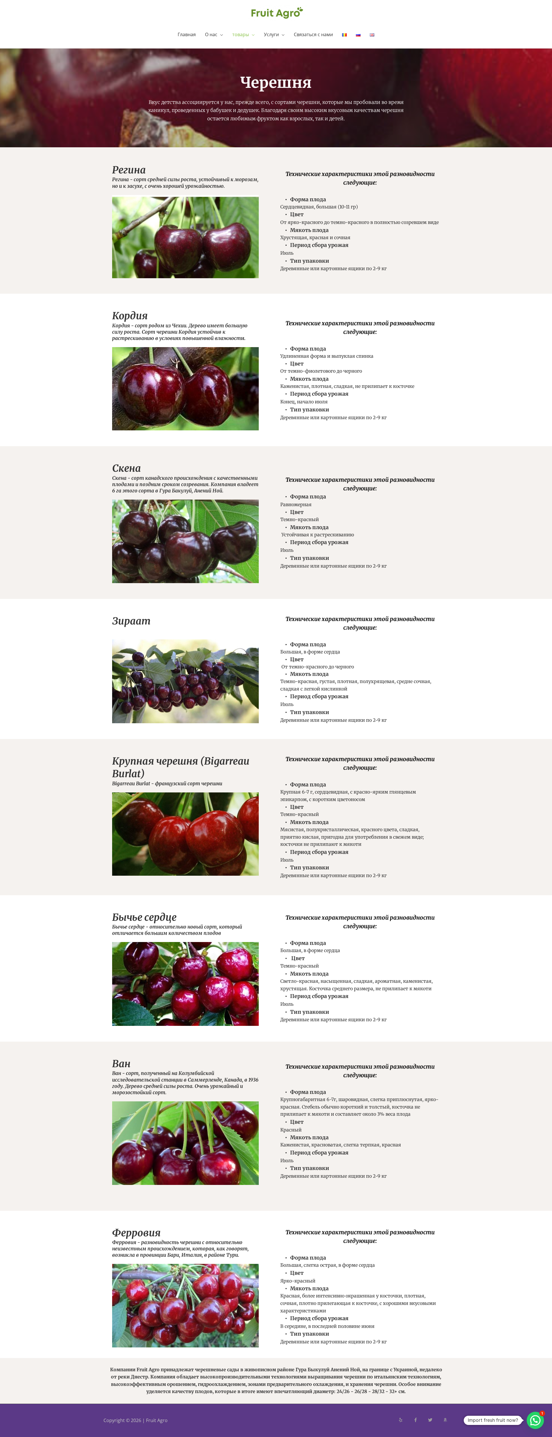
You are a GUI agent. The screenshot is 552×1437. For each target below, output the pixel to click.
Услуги (271, 34)
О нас (211, 34)
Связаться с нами (313, 34)
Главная (187, 34)
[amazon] (446, 1420)
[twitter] (435, 1420)
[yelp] (405, 1420)
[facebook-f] (420, 1420)
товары (240, 34)
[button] (535, 1420)
